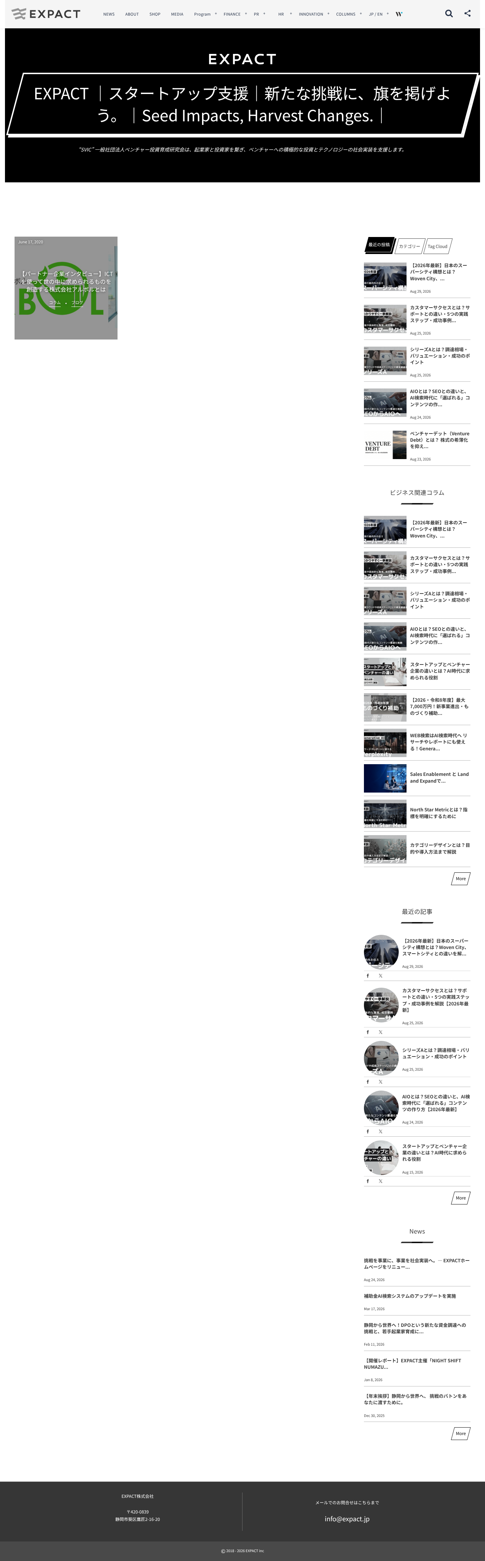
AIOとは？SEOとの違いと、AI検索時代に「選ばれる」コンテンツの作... (440, 397)
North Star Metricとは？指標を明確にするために (439, 812)
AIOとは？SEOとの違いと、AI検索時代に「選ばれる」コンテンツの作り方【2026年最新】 (436, 1103)
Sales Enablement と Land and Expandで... (439, 777)
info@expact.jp (347, 1518)
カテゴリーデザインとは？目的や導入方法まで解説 (440, 848)
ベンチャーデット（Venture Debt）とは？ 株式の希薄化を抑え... (439, 439)
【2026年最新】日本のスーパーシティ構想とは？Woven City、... (438, 271)
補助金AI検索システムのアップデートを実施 (410, 1295)
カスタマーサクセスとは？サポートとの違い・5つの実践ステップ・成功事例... (440, 314)
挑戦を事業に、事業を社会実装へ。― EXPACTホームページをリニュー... (417, 1263)
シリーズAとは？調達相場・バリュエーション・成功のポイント (440, 355)
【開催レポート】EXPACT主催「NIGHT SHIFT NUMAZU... (412, 1363)
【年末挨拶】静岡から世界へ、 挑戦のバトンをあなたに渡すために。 (415, 1399)
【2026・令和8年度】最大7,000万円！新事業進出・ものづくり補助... (439, 706)
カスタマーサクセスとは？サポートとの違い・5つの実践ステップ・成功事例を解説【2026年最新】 (436, 1000)
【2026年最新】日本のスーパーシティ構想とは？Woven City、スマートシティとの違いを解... (435, 947)
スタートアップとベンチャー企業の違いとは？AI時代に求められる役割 (440, 670)
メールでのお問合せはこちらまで (347, 1503)
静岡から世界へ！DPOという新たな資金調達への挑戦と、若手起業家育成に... (415, 1328)
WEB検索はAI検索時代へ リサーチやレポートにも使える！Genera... (438, 741)
